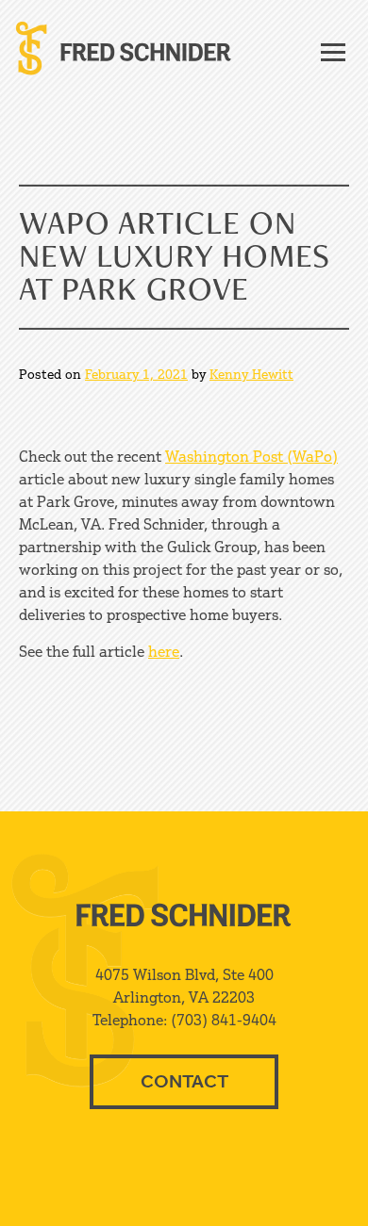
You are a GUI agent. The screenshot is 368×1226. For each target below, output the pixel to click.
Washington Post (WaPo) (251, 456)
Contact (184, 1081)
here (163, 651)
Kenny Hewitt (251, 374)
